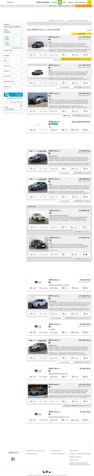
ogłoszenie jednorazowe (58, 453)
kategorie (6, 24)
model (6, 42)
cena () (7, 66)
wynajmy (54, 2)
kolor (6, 107)
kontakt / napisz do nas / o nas (35, 450)
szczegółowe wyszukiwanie (14, 98)
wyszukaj (19, 94)
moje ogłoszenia (65, 6)
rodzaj (5, 29)
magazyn (71, 2)
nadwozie (6, 55)
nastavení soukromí (75, 456)
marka (7, 37)
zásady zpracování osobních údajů (79, 453)
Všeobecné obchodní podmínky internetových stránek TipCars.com (79, 463)
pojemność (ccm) (9, 81)
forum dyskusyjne (80, 2)
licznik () (7, 76)
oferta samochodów (43, 2)
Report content (73, 450)
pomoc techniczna (31, 453)
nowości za (7, 86)
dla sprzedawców (56, 450)
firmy (64, 2)
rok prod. (6, 71)
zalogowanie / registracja (84, 6)
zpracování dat (73, 459)
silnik (5, 60)
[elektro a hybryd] (60, 2)
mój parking (53, 6)
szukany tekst (8, 50)
